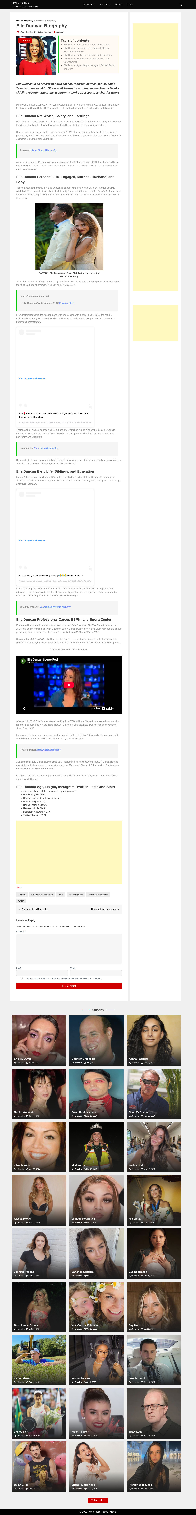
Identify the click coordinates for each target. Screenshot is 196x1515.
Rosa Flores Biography (44, 150)
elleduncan (41, 422)
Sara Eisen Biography (46, 448)
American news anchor (42, 894)
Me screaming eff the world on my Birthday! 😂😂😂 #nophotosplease (51, 575)
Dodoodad (20, 3)
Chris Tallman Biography (103, 909)
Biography (105, 4)
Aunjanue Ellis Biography (35, 909)
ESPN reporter (76, 894)
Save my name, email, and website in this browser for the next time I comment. (64, 979)
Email (73, 968)
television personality (98, 894)
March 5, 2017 (66, 303)
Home (19, 20)
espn (61, 894)
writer (21, 901)
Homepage (89, 4)
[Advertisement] (69, 853)
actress (21, 894)
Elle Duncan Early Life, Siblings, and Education (88, 55)
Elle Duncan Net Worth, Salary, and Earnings (86, 44)
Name (19, 968)
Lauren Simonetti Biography (55, 607)
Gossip (119, 4)
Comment (21, 932)
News (130, 4)
